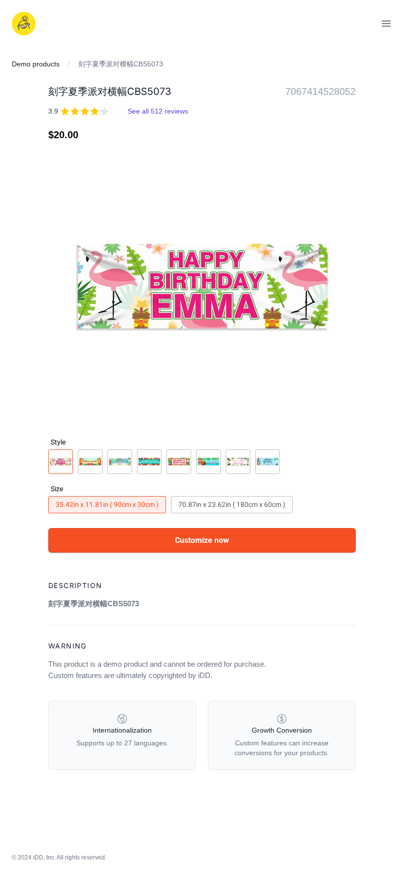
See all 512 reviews (158, 111)
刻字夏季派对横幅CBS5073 (120, 64)
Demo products (36, 64)
